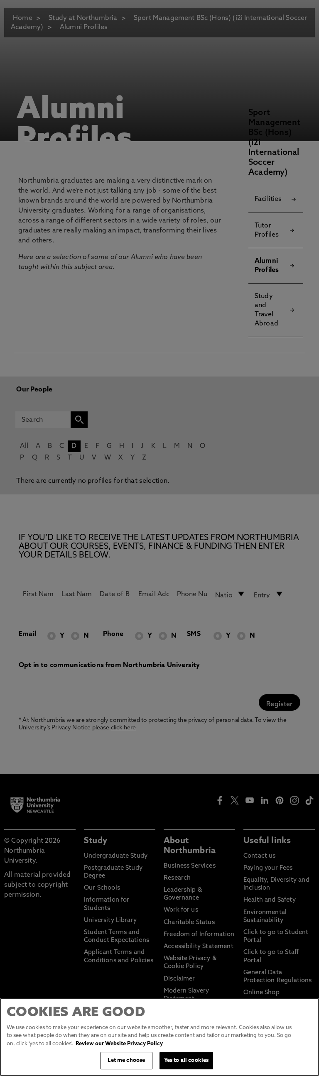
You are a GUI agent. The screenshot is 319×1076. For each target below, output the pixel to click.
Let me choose (126, 1060)
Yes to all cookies (186, 1060)
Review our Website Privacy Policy (119, 1044)
